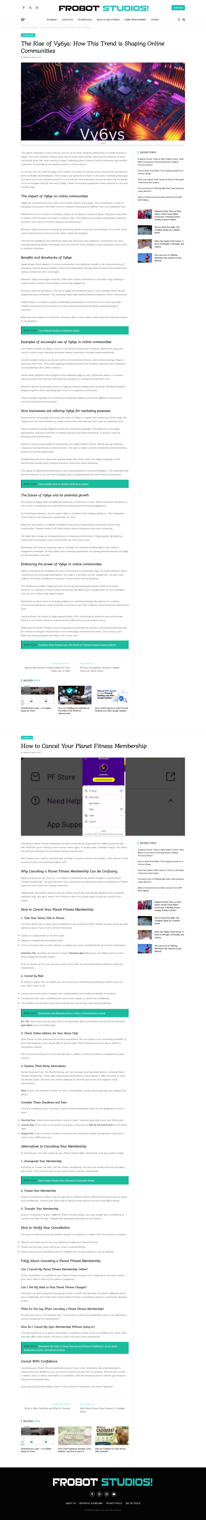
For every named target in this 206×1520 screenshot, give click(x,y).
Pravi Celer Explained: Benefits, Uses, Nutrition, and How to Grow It (75, 1450)
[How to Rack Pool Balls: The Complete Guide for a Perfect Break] (145, 230)
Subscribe (178, 7)
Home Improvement (135, 19)
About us (71, 1503)
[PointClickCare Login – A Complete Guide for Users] (38, 695)
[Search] (183, 19)
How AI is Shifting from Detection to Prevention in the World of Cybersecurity (74, 711)
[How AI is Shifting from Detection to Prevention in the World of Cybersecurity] (75, 695)
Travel (155, 19)
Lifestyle (67, 19)
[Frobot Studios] (103, 8)
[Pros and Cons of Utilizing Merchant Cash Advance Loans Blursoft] (145, 258)
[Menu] (23, 19)
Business (52, 19)
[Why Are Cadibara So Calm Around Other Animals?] (112, 1435)
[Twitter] (10, 165)
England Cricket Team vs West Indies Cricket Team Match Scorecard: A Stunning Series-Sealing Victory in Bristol (161, 162)
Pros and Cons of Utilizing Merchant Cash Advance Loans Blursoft (168, 257)
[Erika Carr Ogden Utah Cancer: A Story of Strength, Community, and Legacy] (145, 244)
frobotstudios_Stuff (32, 57)
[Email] (10, 184)
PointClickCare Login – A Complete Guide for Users (36, 709)
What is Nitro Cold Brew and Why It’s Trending (47, 1408)
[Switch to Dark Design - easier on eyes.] (179, 19)
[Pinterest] (10, 178)
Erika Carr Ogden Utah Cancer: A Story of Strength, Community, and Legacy (169, 244)
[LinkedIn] (10, 172)
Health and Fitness (108, 19)
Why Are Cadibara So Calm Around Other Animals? (110, 1450)
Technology (85, 19)
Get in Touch (133, 1503)
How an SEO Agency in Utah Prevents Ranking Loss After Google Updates (111, 709)
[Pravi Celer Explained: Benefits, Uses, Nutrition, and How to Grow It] (75, 1435)
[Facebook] (10, 159)
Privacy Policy (114, 1503)
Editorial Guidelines (91, 1503)
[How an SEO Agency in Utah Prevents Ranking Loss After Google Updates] (112, 695)
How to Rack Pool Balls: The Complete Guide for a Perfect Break (167, 230)
